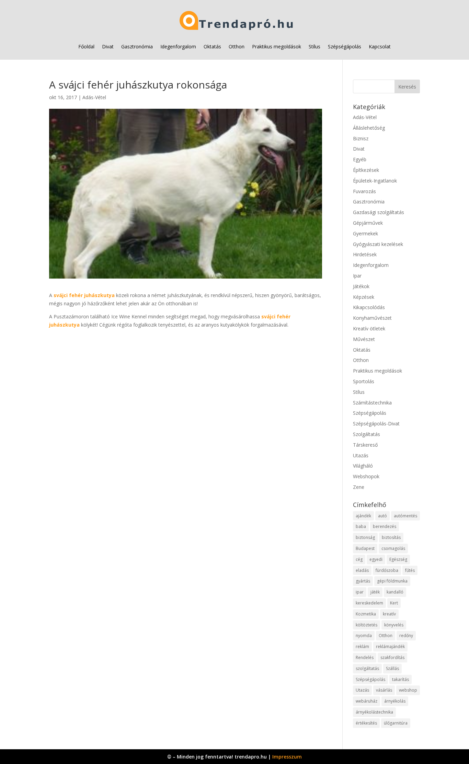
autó (382, 516)
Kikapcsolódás (369, 307)
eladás (362, 570)
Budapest (365, 548)
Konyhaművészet (372, 318)
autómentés (405, 516)
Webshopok (366, 476)
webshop (408, 690)
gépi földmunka (392, 581)
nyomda (364, 635)
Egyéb (359, 159)
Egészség (398, 559)
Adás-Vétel (94, 97)
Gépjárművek (368, 223)
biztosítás (391, 537)
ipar (360, 592)
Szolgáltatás (366, 434)
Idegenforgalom (178, 46)
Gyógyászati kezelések (378, 244)
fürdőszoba (387, 570)
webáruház (366, 701)
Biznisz (360, 138)
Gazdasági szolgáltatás (378, 212)
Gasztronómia (137, 46)
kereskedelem (369, 603)
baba (361, 526)
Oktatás (212, 46)
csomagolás (393, 548)
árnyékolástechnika (374, 712)
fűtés (410, 570)
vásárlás (384, 690)
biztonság (365, 537)
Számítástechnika (372, 402)
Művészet (364, 339)
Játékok (361, 286)
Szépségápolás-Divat (376, 423)
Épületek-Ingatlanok (375, 180)
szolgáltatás (367, 668)
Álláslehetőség (369, 128)
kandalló (395, 592)
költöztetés (366, 625)
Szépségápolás (344, 46)
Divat (108, 46)
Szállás (392, 668)
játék (375, 592)
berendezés (384, 526)
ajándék (363, 516)
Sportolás (363, 381)
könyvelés (393, 625)
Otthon (236, 46)
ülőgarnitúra (396, 723)
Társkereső (365, 445)
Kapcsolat (380, 46)
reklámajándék (390, 646)
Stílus (314, 46)
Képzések (363, 297)
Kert (394, 603)
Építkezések (366, 170)
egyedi (375, 559)
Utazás (360, 455)
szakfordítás (392, 657)
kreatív (389, 614)
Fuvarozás (364, 191)
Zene (358, 487)
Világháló (363, 465)
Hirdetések (365, 254)
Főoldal (86, 46)
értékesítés (366, 723)
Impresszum (287, 756)
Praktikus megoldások (276, 46)
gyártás (363, 581)
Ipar (357, 275)
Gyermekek (365, 233)
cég (359, 559)
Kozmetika (366, 614)
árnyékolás (394, 701)
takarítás (400, 679)
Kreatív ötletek (369, 328)
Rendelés (365, 657)
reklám (362, 646)
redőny (406, 635)
